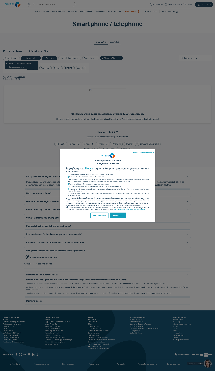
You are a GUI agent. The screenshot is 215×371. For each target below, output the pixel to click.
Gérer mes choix (99, 215)
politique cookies (139, 209)
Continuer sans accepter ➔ (143, 152)
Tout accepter (117, 215)
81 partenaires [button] (90, 168)
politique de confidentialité (123, 209)
